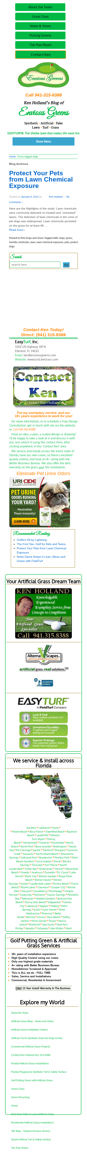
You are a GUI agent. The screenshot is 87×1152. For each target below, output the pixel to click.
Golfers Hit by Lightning (32, 539)
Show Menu (43, 141)
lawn (32, 242)
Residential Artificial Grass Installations (32, 1122)
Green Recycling (20, 1097)
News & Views (40, 26)
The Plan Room (40, 45)
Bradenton (45, 855)
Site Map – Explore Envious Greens (30, 1131)
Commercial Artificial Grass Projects (30, 1046)
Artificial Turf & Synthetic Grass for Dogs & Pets (36, 1038)
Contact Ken (41, 54)
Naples (44, 903)
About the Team (40, 7)
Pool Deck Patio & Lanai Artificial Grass (32, 1114)
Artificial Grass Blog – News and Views (32, 1021)
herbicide (24, 242)
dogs (62, 238)
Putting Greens (40, 35)
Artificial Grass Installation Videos (29, 1029)
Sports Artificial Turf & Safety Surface (31, 1139)
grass (69, 238)
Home (12, 156)
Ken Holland (56, 196)
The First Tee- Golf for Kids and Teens (41, 544)
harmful (13, 242)
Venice (59, 866)
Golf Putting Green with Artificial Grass (32, 1080)
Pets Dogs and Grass (32, 238)
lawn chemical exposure (50, 242)
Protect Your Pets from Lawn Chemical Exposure (41, 179)
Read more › (17, 229)
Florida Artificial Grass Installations (30, 1063)
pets (67, 242)
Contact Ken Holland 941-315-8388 (30, 1055)
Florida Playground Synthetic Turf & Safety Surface (39, 1072)
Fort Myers (38, 836)
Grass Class (40, 16)
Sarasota (28, 851)
